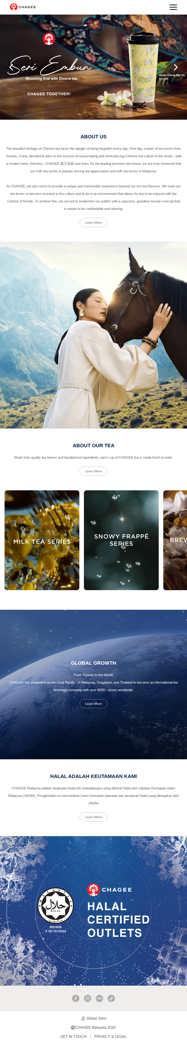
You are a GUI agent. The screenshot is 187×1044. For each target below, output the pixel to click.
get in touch (73, 1037)
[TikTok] (111, 998)
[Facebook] (75, 998)
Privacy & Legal (110, 1037)
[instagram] (87, 998)
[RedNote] (99, 998)
